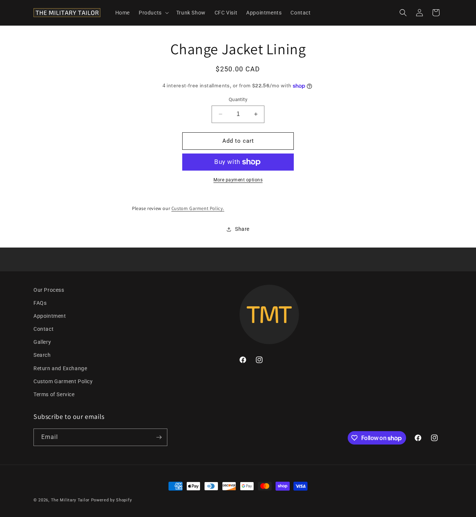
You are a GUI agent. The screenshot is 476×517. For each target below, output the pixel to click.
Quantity (238, 99)
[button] (153, 12)
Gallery (42, 342)
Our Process (48, 290)
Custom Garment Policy (197, 208)
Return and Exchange (60, 368)
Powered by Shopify (111, 500)
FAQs (39, 303)
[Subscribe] (159, 437)
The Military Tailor (70, 500)
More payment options (238, 179)
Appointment (49, 316)
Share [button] (242, 229)
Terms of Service (54, 394)
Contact (43, 329)
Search (42, 355)
